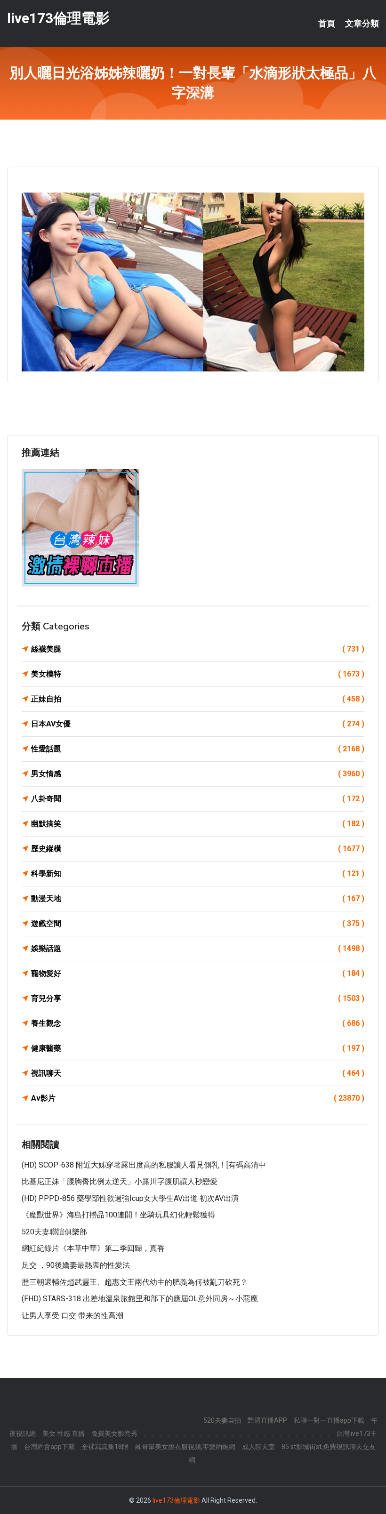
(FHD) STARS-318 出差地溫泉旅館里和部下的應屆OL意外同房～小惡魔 (140, 1298)
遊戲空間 (197, 923)
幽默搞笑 (197, 823)
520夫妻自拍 (222, 1420)
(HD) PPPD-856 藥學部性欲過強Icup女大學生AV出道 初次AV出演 (130, 1198)
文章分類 (362, 23)
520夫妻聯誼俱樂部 (54, 1231)
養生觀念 (197, 1023)
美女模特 (197, 673)
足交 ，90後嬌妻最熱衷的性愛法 (76, 1265)
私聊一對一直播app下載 (329, 1420)
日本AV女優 (197, 723)
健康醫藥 (197, 1048)
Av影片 (197, 1098)
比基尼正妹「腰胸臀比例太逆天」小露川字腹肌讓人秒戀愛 (119, 1181)
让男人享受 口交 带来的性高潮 (72, 1315)
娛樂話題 (197, 948)
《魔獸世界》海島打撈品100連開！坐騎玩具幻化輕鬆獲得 (118, 1214)
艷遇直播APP (267, 1420)
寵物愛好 (197, 973)
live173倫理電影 (58, 18)
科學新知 (197, 873)
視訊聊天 (197, 1073)
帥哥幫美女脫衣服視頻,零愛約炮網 (185, 1446)
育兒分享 (197, 998)
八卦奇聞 (197, 798)
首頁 (326, 23)
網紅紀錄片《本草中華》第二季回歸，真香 (93, 1248)
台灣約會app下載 (49, 1446)
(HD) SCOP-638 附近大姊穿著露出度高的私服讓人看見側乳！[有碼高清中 (144, 1164)
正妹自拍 (197, 698)
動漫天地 (197, 898)
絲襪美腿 (197, 648)
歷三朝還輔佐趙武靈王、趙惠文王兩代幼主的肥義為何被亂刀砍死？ (135, 1282)
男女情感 (197, 773)
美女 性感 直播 (63, 1433)
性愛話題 (197, 748)
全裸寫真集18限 (105, 1446)
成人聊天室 (258, 1446)
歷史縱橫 (197, 848)
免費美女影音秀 (114, 1433)
